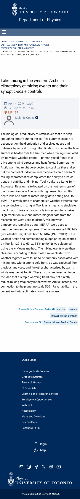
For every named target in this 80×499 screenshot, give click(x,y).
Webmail (27, 405)
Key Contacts (29, 422)
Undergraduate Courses (35, 371)
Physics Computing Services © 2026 (40, 493)
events (73, 309)
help (43, 450)
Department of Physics (14, 41)
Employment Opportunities (37, 399)
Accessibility (29, 410)
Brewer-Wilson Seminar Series (17, 48)
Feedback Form (31, 427)
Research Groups (32, 382)
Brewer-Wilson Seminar (64, 315)
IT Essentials (29, 388)
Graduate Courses (32, 376)
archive (61, 309)
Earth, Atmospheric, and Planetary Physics (25, 45)
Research (37, 41)
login (43, 444)
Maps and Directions (33, 416)
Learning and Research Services (40, 393)
